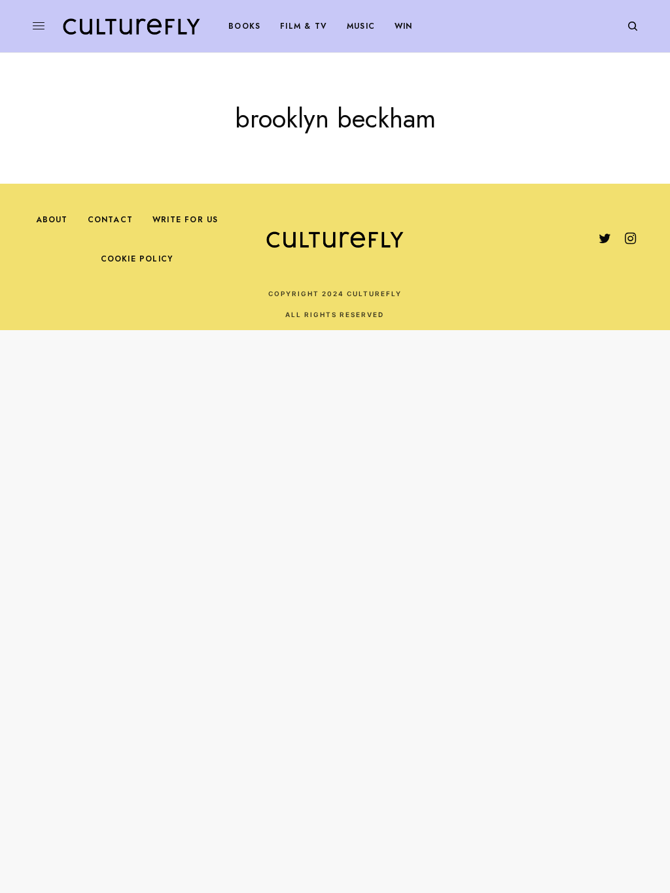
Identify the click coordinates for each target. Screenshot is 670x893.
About (52, 220)
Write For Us (185, 220)
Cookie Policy (137, 259)
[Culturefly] (131, 26)
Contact (110, 220)
